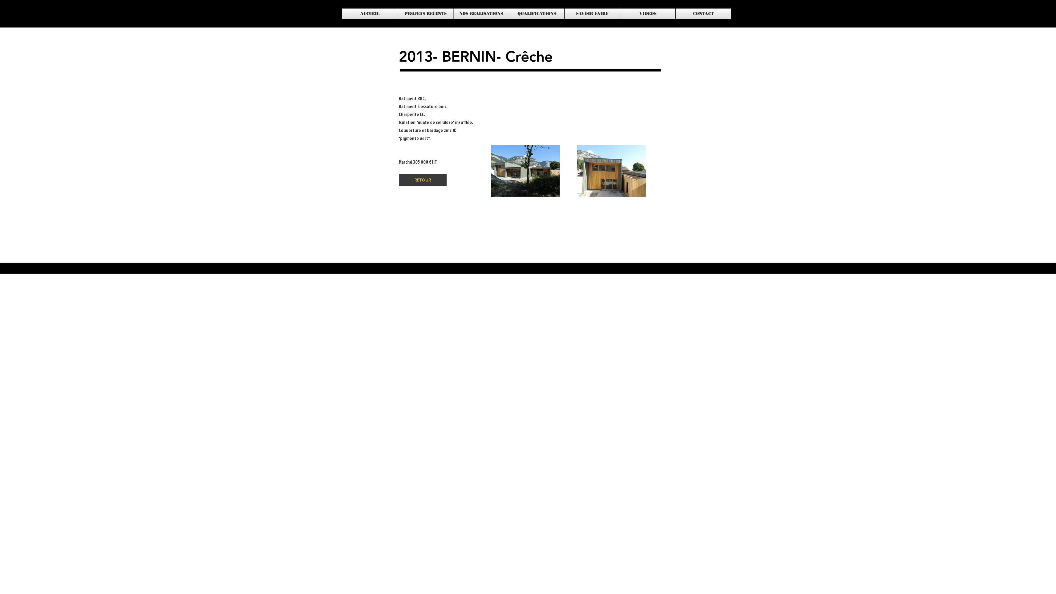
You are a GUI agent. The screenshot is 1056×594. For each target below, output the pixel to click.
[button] (425, 14)
